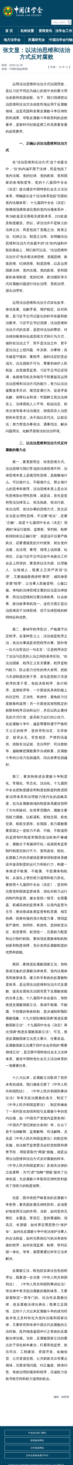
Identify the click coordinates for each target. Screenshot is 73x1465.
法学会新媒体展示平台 (37, 1455)
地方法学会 (12, 40)
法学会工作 (63, 31)
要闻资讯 (45, 31)
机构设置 (27, 31)
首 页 (9, 31)
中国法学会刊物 (61, 40)
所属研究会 (36, 40)
